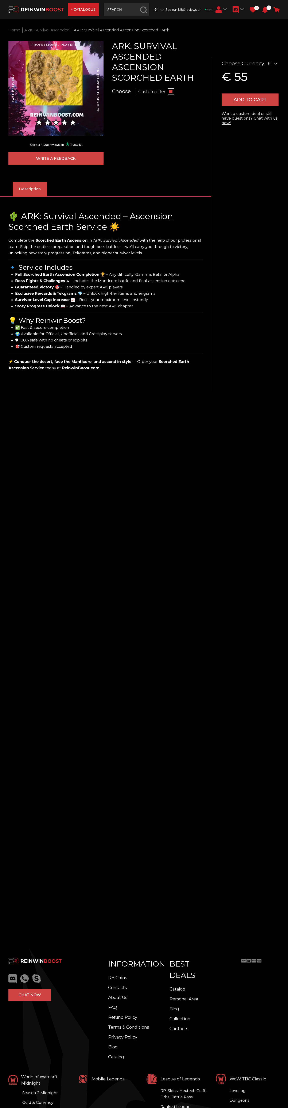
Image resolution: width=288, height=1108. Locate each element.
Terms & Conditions (128, 1027)
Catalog (116, 1056)
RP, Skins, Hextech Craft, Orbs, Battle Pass (183, 1093)
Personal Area (184, 998)
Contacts (117, 987)
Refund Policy (122, 1017)
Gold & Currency (37, 1102)
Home (14, 30)
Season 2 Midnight (40, 1093)
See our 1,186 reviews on (183, 10)
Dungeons (239, 1100)
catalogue (84, 10)
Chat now (30, 995)
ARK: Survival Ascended (47, 30)
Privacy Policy (122, 1037)
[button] (265, 10)
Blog (113, 1046)
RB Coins (117, 977)
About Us (117, 997)
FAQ (112, 1007)
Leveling (238, 1090)
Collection (180, 1018)
